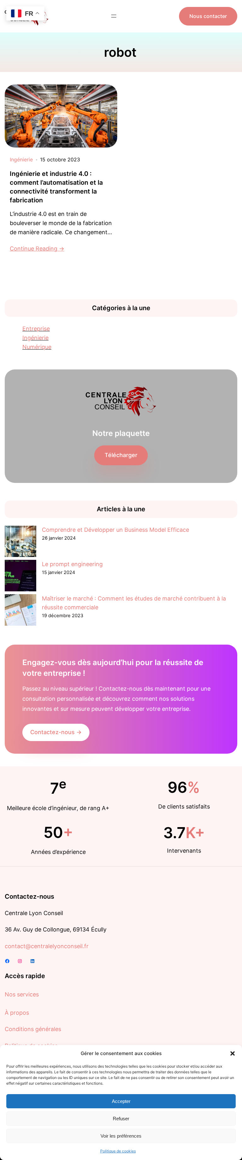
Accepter (121, 1101)
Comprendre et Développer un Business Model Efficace (115, 529)
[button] (232, 1053)
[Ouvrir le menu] (114, 16)
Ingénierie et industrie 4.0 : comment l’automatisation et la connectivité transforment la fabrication (56, 187)
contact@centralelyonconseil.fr (47, 946)
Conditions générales (33, 1029)
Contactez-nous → (56, 732)
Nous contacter (208, 16)
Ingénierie (21, 159)
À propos (17, 1012)
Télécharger (121, 455)
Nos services (22, 994)
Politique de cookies (118, 1151)
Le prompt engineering (72, 564)
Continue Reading (33, 248)
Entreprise (36, 328)
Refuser (121, 1118)
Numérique (36, 347)
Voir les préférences (121, 1136)
